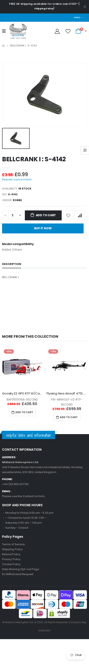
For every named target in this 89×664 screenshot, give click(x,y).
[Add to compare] (80, 215)
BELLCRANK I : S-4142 (34, 159)
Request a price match (17, 179)
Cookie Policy (11, 564)
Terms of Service (13, 544)
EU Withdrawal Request (17, 574)
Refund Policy (11, 554)
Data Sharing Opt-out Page (20, 569)
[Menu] (4, 31)
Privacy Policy (11, 559)
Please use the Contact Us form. (23, 496)
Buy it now (43, 228)
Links (77, 17)
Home (3, 45)
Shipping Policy (43, 8)
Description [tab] (11, 264)
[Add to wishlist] (68, 215)
